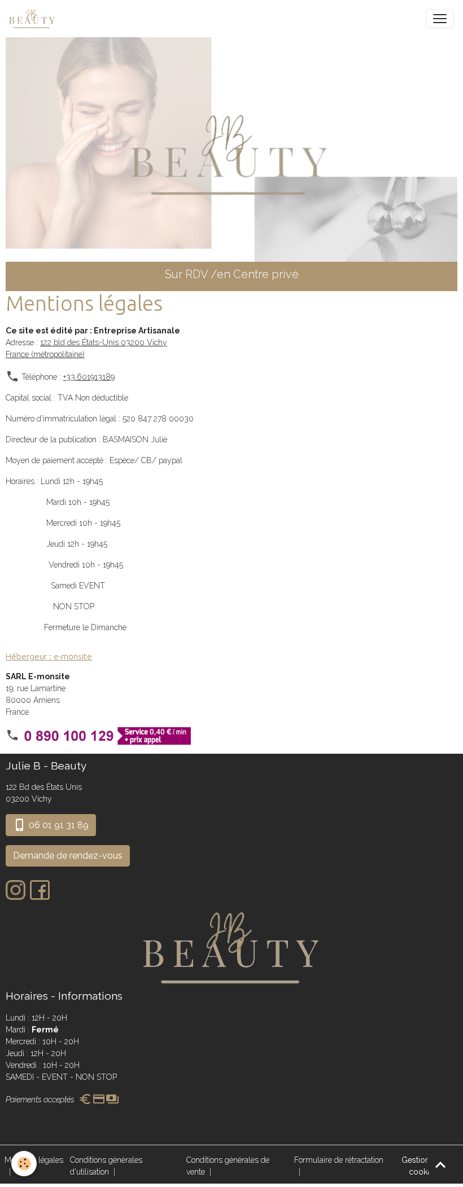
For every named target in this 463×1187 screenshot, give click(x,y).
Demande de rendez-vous (68, 855)
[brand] (34, 18)
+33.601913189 (89, 376)
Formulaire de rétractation (338, 1159)
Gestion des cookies (423, 1165)
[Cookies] (24, 1163)
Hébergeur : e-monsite (49, 656)
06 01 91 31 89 (58, 825)
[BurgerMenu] (440, 18)
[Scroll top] (440, 1164)
